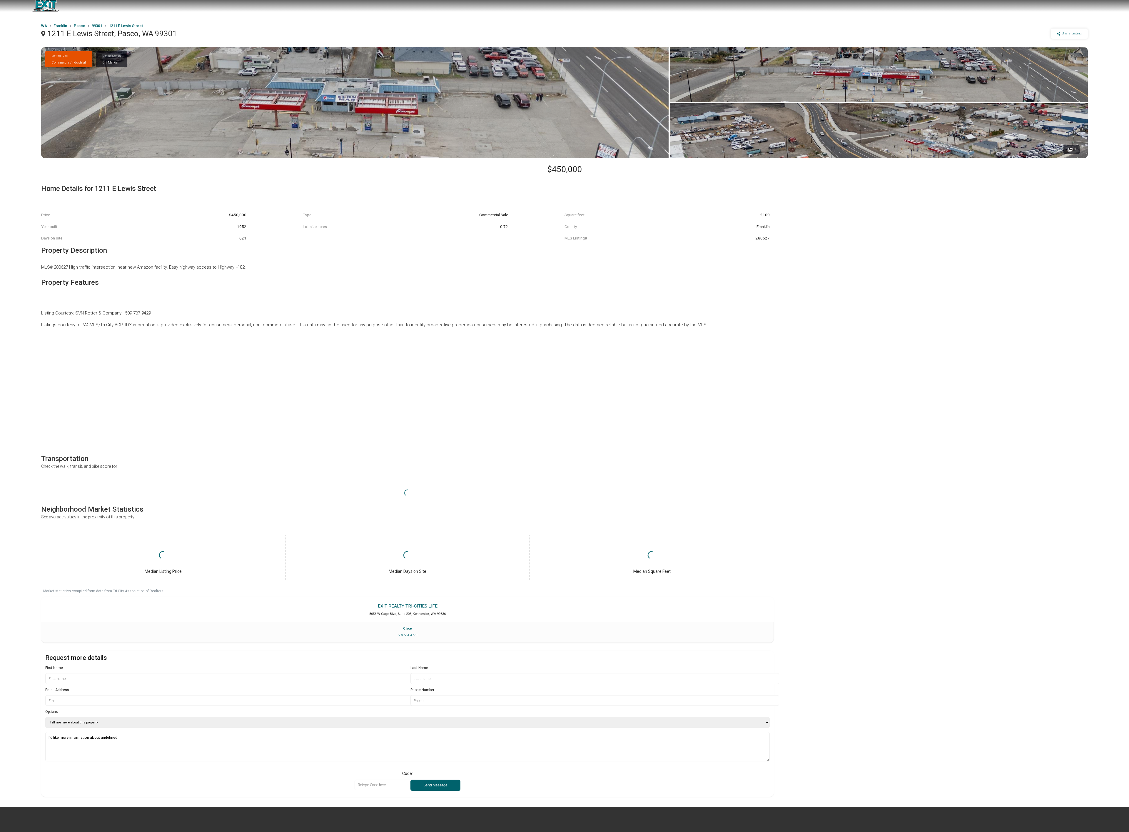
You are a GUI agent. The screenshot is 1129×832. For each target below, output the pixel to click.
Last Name (419, 668)
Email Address (57, 690)
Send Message (435, 785)
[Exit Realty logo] (45, 6)
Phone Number (422, 690)
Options (51, 712)
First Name (54, 668)
